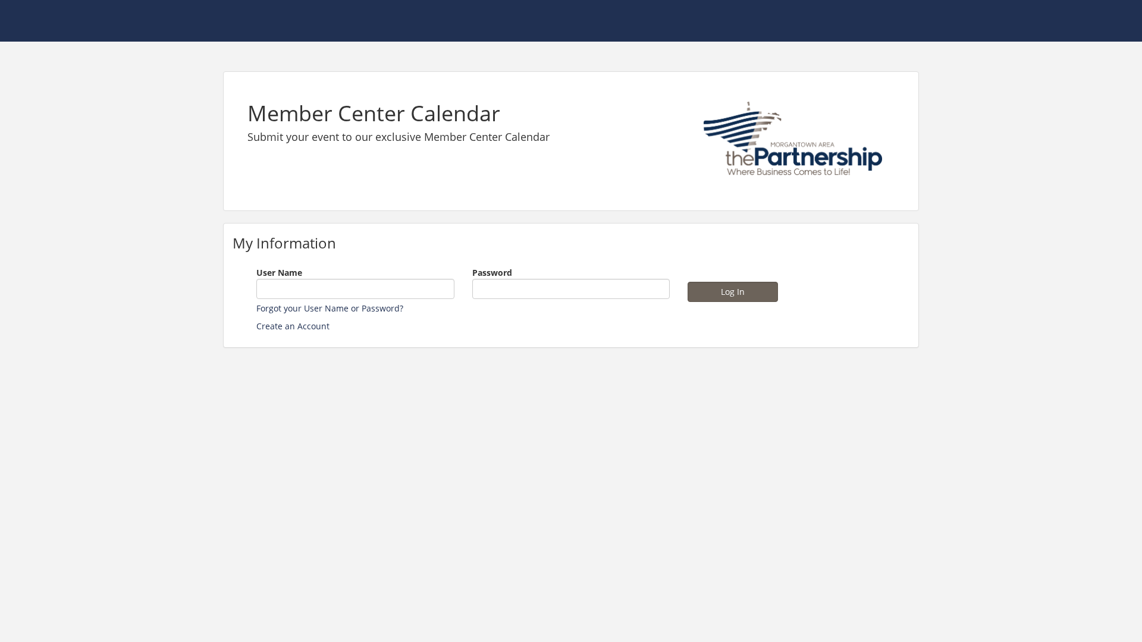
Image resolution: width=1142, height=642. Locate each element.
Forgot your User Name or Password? (329, 308)
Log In (733, 291)
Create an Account (293, 326)
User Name (279, 272)
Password (492, 272)
